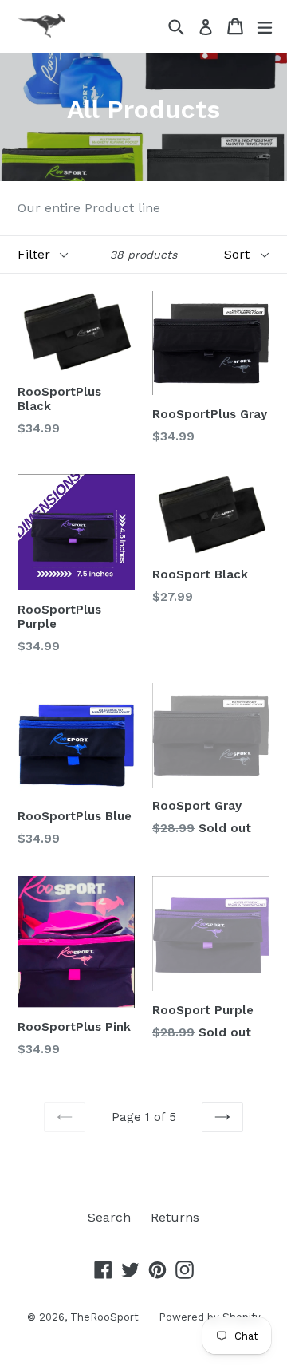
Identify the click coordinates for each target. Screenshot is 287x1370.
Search (109, 1217)
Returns (175, 1217)
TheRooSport (104, 1317)
